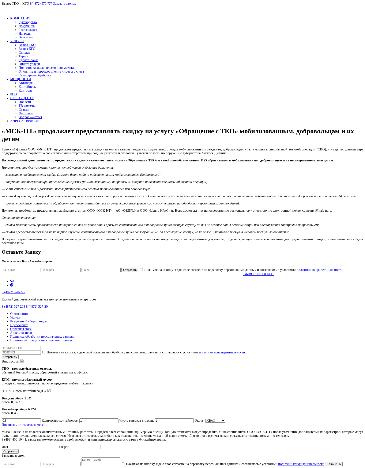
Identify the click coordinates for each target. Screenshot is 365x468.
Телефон (63, 447)
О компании (19, 313)
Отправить (130, 270)
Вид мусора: (48, 372)
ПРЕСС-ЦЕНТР (22, 98)
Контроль (25, 90)
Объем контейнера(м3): (24, 402)
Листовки (26, 113)
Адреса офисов (21, 332)
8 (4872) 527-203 (13, 306)
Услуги (15, 317)
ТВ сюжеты (27, 105)
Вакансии (26, 37)
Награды (25, 33)
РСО (13, 94)
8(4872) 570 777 (41, 3)
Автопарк (26, 83)
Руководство (28, 22)
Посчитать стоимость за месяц (23, 424)
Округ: (200, 420)
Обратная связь (21, 329)
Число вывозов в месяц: (137, 420)
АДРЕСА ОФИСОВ (24, 121)
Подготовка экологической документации (49, 67)
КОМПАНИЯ (20, 18)
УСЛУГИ (17, 41)
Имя (5, 447)
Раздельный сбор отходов (28, 321)
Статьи (24, 109)
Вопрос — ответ (30, 117)
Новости (25, 102)
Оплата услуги (29, 64)
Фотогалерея (28, 29)
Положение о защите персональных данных (42, 340)
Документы (27, 26)
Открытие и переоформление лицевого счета (51, 71)
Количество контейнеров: (60, 420)
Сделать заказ (28, 60)
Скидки (24, 52)
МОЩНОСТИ (20, 79)
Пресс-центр (19, 325)
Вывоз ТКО (27, 45)
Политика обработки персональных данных (42, 336)
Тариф (23, 56)
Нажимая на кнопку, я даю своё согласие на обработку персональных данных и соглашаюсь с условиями (243, 270)
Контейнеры (28, 86)
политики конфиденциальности (320, 270)
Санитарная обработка (35, 75)
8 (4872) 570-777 (13, 292)
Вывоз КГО (27, 48)
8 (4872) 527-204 (37, 306)
